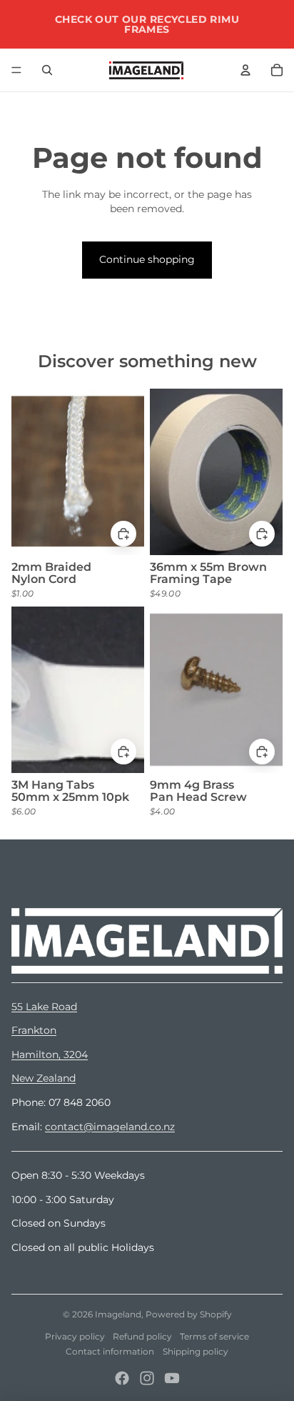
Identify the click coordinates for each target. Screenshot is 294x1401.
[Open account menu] (245, 70)
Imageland (118, 1314)
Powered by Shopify (189, 1314)
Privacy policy (75, 1336)
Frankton (33, 1030)
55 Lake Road (44, 1006)
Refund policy (142, 1336)
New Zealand (43, 1078)
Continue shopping (147, 259)
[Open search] (47, 70)
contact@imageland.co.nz (110, 1126)
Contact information (110, 1351)
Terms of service (214, 1336)
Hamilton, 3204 (49, 1054)
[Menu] (16, 70)
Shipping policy (195, 1351)
